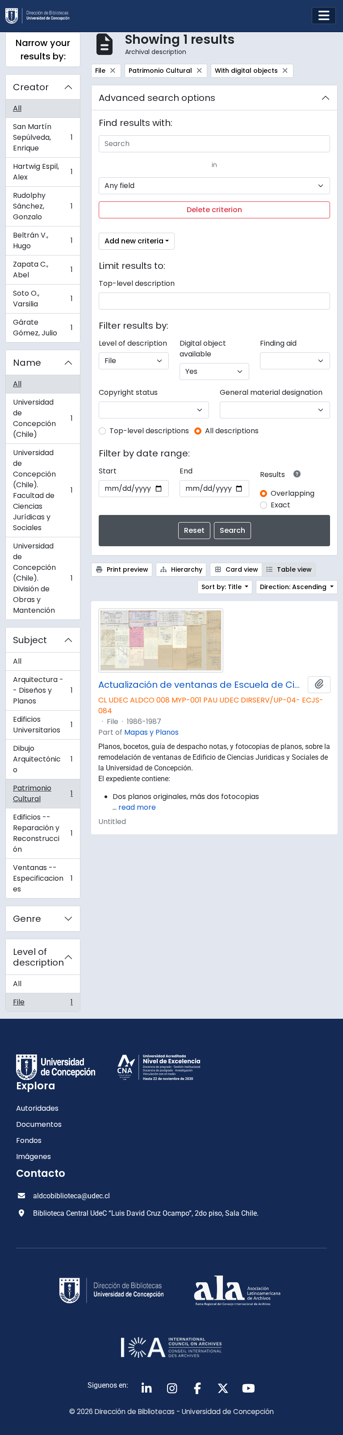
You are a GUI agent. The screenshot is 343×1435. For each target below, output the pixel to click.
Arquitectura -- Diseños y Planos (43, 690)
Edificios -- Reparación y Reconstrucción (43, 833)
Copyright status (128, 392)
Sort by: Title (222, 586)
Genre (27, 918)
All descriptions (232, 431)
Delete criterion (214, 210)
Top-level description (137, 283)
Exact (280, 505)
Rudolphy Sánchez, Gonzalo (43, 206)
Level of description (38, 957)
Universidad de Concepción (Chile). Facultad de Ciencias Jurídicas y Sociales (43, 490)
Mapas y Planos (151, 732)
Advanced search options (157, 98)
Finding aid (278, 343)
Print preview (126, 569)
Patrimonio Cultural (43, 793)
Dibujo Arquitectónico (43, 759)
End (186, 471)
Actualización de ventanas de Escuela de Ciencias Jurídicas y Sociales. (201, 684)
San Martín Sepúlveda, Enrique (43, 137)
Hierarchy (185, 569)
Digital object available (203, 348)
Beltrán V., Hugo (43, 240)
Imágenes (33, 1156)
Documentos (39, 1124)
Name (27, 362)
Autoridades (37, 1108)
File (43, 1004)
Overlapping (292, 493)
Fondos (29, 1140)
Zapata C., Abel (43, 269)
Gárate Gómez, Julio (43, 327)
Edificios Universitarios (43, 724)
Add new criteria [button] (134, 241)
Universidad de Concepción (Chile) (43, 418)
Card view (241, 569)
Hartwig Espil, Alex (43, 171)
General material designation (271, 392)
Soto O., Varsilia (43, 298)
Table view (293, 569)
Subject (30, 640)
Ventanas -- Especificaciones (43, 878)
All (17, 108)
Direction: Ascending (294, 586)
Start (108, 471)
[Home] (41, 15)
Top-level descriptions (149, 431)
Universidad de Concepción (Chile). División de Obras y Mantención (43, 578)
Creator (31, 87)
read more (137, 807)
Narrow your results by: (43, 50)
